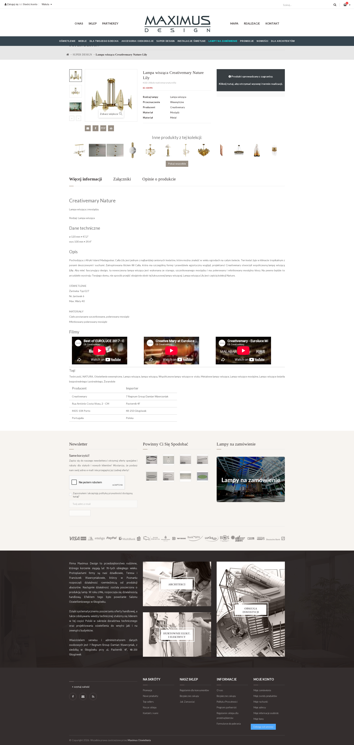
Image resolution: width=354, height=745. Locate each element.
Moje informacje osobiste (266, 713)
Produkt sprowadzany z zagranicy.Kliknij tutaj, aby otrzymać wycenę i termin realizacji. (251, 80)
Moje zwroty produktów (265, 695)
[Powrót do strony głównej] (67, 54)
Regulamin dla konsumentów (194, 690)
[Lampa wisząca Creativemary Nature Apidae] (203, 150)
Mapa (234, 23)
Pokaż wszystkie (177, 163)
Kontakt (272, 23)
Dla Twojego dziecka (104, 41)
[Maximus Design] (177, 24)
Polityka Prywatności (227, 701)
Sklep (92, 23)
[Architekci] (177, 584)
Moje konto (264, 679)
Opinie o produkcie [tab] (159, 179)
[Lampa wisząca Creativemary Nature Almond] (79, 150)
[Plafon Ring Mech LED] (202, 476)
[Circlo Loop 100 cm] (151, 459)
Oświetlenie (67, 41)
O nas (79, 23)
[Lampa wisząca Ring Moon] (168, 459)
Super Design (165, 41)
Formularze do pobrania (229, 723)
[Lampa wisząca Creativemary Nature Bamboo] (238, 150)
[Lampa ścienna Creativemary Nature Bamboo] (274, 150)
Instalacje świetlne (192, 41)
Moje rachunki (261, 701)
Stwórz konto (30, 4)
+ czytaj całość (80, 686)
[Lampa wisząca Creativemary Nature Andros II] (185, 150)
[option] (75, 75)
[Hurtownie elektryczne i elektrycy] (177, 634)
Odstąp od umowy (263, 726)
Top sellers (148, 701)
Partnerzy (110, 23)
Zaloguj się (12, 4)
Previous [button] (71, 118)
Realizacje (252, 23)
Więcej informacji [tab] (85, 179)
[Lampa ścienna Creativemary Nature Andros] (132, 150)
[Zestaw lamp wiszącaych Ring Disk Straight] (185, 476)
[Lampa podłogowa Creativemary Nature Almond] (115, 150)
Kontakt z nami (150, 713)
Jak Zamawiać (187, 701)
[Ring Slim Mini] (185, 459)
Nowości (262, 41)
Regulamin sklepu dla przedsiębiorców (227, 715)
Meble (82, 41)
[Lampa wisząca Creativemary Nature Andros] (150, 150)
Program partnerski (227, 707)
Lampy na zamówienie (223, 41)
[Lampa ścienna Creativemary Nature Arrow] (221, 150)
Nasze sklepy (150, 707)
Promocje (247, 41)
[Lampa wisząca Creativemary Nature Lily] (75, 75)
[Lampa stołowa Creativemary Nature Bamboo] (256, 150)
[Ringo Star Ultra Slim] (168, 476)
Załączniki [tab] (122, 179)
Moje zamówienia (262, 690)
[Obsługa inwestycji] (251, 609)
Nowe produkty (150, 695)
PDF (103, 128)
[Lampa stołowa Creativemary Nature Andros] (168, 150)
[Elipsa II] (151, 476)
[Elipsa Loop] (202, 459)
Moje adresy (260, 707)
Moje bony (259, 718)
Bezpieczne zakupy (189, 695)
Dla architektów (283, 41)
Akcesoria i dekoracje (138, 41)
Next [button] (78, 118)
